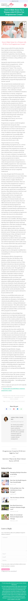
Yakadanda (14, 584)
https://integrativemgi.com (17, 421)
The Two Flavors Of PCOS (17, 497)
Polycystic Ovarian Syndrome (8, 24)
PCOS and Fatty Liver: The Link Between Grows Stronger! (17, 490)
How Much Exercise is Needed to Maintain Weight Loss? (17, 507)
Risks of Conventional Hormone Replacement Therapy (16, 516)
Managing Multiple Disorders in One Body (18, 473)
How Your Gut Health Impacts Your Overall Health (18, 481)
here (22, 589)
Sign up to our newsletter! (10, 571)
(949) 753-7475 (15, 1)
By (8, 397)
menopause (8, 401)
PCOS (4, 22)
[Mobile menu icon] (25, 5)
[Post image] (5, 474)
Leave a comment (14, 399)
